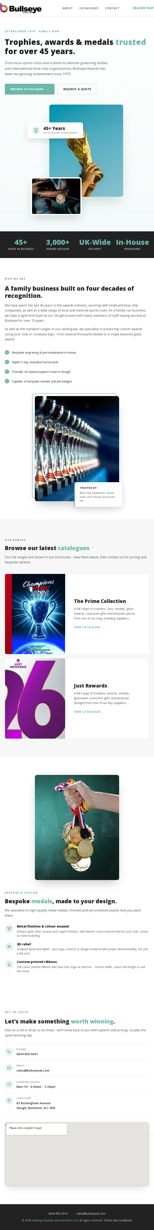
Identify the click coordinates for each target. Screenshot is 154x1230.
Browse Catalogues (29, 89)
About (68, 8)
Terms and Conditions (118, 1220)
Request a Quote (77, 89)
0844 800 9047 (143, 8)
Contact (112, 8)
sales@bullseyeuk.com (33, 1070)
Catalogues (89, 8)
